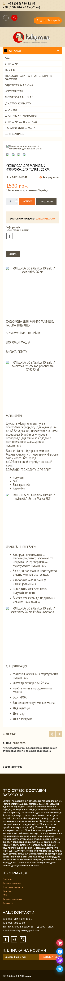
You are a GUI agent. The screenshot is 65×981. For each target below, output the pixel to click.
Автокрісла (14, 91)
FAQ (5, 895)
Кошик (27, 201)
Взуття (10, 69)
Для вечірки (14, 134)
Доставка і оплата (13, 887)
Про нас (7, 879)
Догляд (11, 109)
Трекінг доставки (12, 899)
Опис (13, 254)
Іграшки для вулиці (21, 121)
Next (59, 734)
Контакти (8, 903)
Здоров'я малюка (19, 85)
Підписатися (51, 956)
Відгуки (7, 891)
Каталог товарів (12, 883)
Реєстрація (53, 20)
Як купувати (50, 177)
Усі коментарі (12, 766)
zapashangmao (45, 219)
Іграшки (11, 63)
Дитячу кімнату (18, 103)
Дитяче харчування (21, 115)
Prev (52, 734)
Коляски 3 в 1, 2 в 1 (19, 97)
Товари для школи (20, 127)
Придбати (46, 201)
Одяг (9, 57)
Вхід (39, 20)
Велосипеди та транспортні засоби (28, 77)
